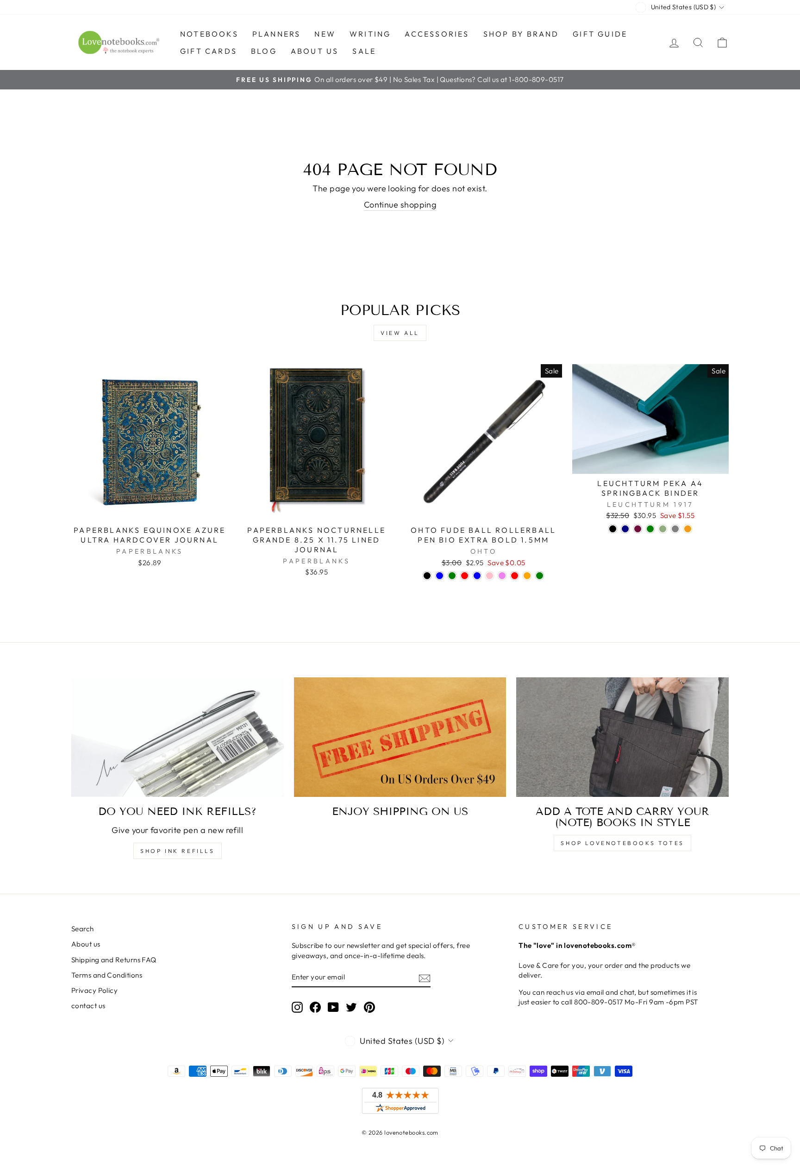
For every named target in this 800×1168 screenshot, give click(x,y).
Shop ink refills (177, 850)
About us (315, 51)
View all (400, 332)
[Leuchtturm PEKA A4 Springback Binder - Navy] (625, 528)
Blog (264, 51)
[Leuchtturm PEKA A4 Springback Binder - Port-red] (637, 528)
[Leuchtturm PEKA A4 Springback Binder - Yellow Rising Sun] (687, 528)
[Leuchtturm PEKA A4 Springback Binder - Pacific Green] (650, 528)
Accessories (437, 33)
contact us (88, 1005)
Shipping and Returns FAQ (113, 959)
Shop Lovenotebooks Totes (622, 843)
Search (82, 928)
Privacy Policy (94, 990)
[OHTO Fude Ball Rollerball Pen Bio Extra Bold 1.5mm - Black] (427, 575)
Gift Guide (600, 33)
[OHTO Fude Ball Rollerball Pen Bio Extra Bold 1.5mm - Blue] (439, 575)
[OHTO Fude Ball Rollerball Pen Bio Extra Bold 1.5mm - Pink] (489, 575)
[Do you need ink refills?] (177, 737)
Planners (276, 33)
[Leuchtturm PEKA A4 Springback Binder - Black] (612, 528)
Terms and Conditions (106, 975)
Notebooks (209, 33)
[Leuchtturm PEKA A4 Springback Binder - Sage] (662, 528)
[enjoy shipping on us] (400, 737)
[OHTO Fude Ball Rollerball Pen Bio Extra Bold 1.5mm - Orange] (527, 575)
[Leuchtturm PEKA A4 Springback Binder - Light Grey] (675, 528)
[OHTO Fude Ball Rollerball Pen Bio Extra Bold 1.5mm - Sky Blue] (477, 575)
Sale (364, 51)
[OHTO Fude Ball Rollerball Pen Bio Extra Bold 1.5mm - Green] (452, 575)
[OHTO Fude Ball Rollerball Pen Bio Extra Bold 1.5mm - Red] (464, 575)
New (325, 33)
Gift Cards (208, 51)
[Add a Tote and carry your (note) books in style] (622, 737)
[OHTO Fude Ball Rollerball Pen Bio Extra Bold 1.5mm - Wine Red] (514, 575)
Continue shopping (400, 204)
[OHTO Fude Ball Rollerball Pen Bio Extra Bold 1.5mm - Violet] (502, 575)
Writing (370, 33)
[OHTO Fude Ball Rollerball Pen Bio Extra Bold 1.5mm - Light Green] (539, 575)
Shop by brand (521, 33)
